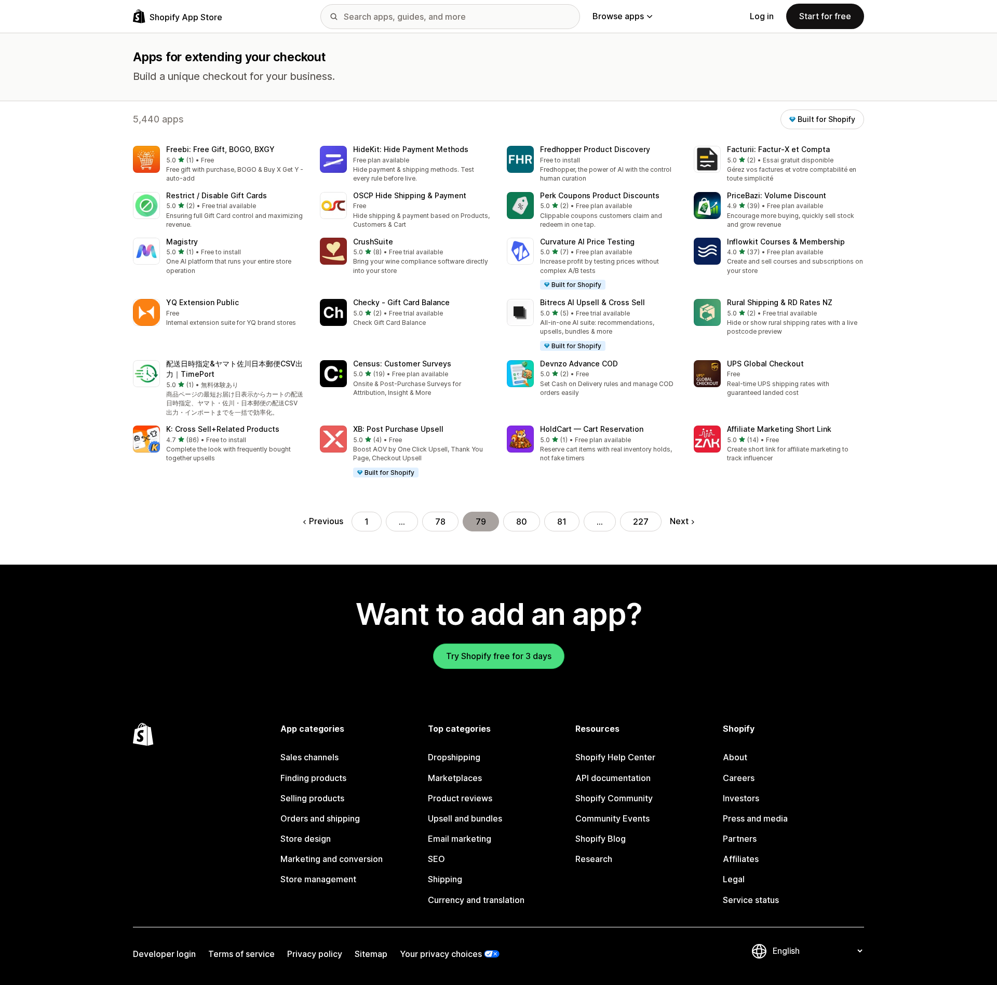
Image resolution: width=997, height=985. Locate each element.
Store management (318, 879)
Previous (326, 521)
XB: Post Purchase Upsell (398, 429)
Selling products (312, 798)
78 (440, 521)
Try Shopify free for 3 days (498, 656)
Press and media (755, 818)
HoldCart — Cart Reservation (591, 429)
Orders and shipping (320, 818)
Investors (741, 798)
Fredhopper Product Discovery (595, 149)
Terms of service (241, 954)
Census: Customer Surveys (402, 363)
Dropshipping (454, 757)
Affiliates (741, 859)
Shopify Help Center (615, 757)
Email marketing (459, 838)
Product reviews (460, 798)
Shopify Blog (600, 838)
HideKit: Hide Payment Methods (410, 149)
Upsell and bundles (465, 818)
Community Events (612, 818)
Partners (740, 838)
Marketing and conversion (331, 859)
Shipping (445, 879)
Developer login (164, 954)
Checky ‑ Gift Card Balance (401, 302)
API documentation (613, 778)
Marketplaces (455, 778)
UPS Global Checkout (765, 363)
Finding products (313, 778)
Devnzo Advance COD (579, 363)
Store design (305, 838)
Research (593, 859)
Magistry (182, 241)
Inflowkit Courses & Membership (786, 241)
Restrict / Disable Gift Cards (216, 195)
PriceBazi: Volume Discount (776, 195)
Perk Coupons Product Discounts (599, 195)
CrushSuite (373, 241)
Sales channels (309, 757)
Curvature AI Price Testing (587, 241)
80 (521, 521)
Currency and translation (476, 900)
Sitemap (371, 954)
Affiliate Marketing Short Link (779, 429)
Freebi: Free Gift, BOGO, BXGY (220, 149)
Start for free (825, 16)
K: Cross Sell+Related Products (222, 429)
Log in (762, 16)
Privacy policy (314, 954)
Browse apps (618, 16)
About (735, 757)
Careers (739, 778)
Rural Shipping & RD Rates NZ (779, 302)
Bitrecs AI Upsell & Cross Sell (592, 302)
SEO (436, 859)
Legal (734, 879)
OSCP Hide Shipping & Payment (409, 195)
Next (679, 521)
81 (562, 521)
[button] (218, 165)
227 (641, 521)
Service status (751, 900)
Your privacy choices (441, 954)
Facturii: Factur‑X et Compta (778, 149)
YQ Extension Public (202, 302)
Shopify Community (614, 798)
